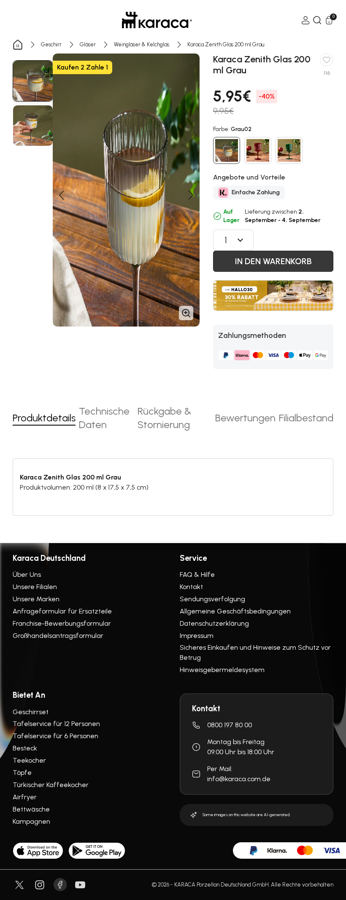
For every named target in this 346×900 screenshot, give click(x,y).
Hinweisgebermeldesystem (222, 670)
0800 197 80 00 (229, 725)
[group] (33, 81)
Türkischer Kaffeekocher (51, 785)
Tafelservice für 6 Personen (55, 736)
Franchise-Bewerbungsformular (62, 623)
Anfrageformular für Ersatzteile (62, 611)
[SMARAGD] (289, 150)
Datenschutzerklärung (214, 623)
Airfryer (25, 797)
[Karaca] (157, 20)
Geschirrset (31, 712)
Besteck (25, 748)
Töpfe (22, 773)
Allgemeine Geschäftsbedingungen (235, 611)
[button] (61, 195)
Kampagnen (31, 821)
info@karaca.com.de (238, 779)
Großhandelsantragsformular (58, 636)
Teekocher (29, 760)
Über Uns (27, 575)
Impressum (197, 636)
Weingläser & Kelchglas (141, 44)
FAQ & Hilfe (197, 575)
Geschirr (51, 44)
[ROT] (257, 150)
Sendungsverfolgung (212, 599)
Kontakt (191, 587)
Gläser (88, 44)
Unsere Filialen (35, 587)
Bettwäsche (31, 809)
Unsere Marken (36, 599)
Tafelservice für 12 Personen (56, 724)
